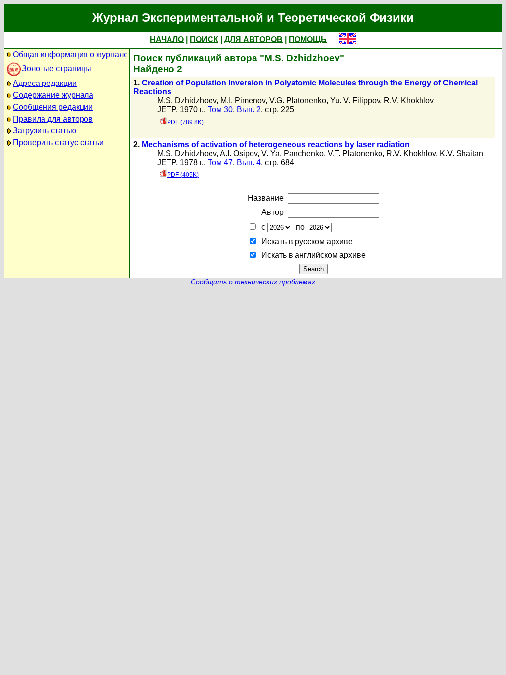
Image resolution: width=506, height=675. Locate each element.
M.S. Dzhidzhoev (186, 100)
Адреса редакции (45, 83)
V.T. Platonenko (355, 153)
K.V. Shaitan (461, 153)
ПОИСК (204, 39)
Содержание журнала (53, 95)
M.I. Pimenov (242, 100)
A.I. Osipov (238, 153)
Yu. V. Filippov (355, 100)
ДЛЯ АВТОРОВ (253, 39)
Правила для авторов (53, 119)
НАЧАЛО (167, 39)
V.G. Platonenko (297, 100)
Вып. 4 (249, 162)
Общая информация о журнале (70, 54)
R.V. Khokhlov (409, 100)
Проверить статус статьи (58, 142)
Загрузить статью (44, 131)
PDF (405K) (183, 174)
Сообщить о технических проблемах (253, 282)
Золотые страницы (56, 68)
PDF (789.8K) (185, 122)
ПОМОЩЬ (308, 39)
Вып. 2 (249, 109)
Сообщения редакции (53, 107)
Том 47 (220, 162)
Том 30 (220, 109)
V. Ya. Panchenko (292, 153)
